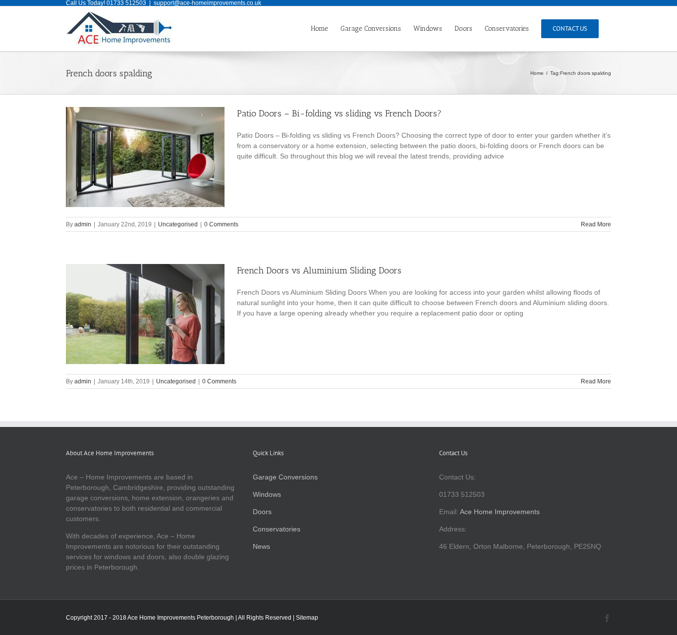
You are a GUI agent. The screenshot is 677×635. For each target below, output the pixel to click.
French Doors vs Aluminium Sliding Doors (319, 270)
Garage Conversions (285, 477)
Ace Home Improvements (500, 512)
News (261, 546)
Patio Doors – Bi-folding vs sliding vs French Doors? (339, 113)
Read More (596, 224)
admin (82, 224)
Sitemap (307, 617)
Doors (262, 512)
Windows (267, 494)
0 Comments (221, 224)
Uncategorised (178, 224)
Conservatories (276, 529)
